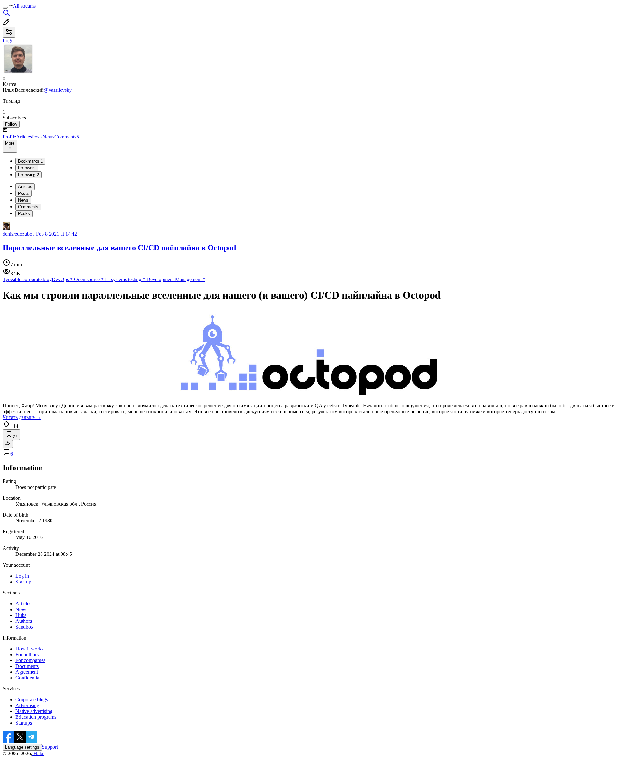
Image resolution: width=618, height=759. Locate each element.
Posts (37, 136)
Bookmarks (30, 161)
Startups (23, 723)
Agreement (26, 672)
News (48, 136)
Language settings (22, 747)
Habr (38, 753)
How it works (29, 648)
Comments (66, 136)
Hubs (20, 615)
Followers (27, 168)
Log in (22, 576)
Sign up (23, 581)
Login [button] (9, 40)
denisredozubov (19, 234)
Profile (9, 136)
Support (50, 747)
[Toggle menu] (5, 8)
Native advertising (33, 711)
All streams (24, 6)
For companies (30, 660)
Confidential (28, 677)
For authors (27, 654)
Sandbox (24, 627)
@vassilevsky (58, 90)
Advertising (27, 705)
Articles (24, 136)
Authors (23, 621)
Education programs (35, 717)
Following (28, 174)
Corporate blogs (31, 699)
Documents (27, 666)
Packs (24, 213)
